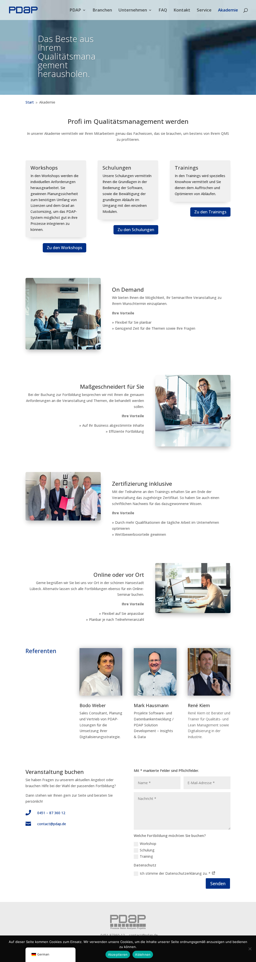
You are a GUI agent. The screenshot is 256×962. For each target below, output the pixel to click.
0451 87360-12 (112, 935)
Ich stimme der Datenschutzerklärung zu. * (176, 873)
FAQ (162, 10)
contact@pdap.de (51, 823)
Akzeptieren (118, 954)
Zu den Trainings (210, 212)
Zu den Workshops (64, 247)
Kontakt (182, 10)
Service (204, 10)
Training (146, 856)
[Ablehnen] (249, 948)
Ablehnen (142, 954)
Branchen (102, 10)
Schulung (147, 850)
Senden (218, 883)
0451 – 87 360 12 (51, 812)
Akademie (228, 10)
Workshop (148, 843)
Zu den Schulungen (136, 229)
